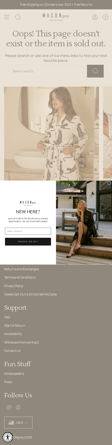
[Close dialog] (109, 183)
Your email (10, 225)
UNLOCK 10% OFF (28, 241)
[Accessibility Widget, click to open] (8, 437)
